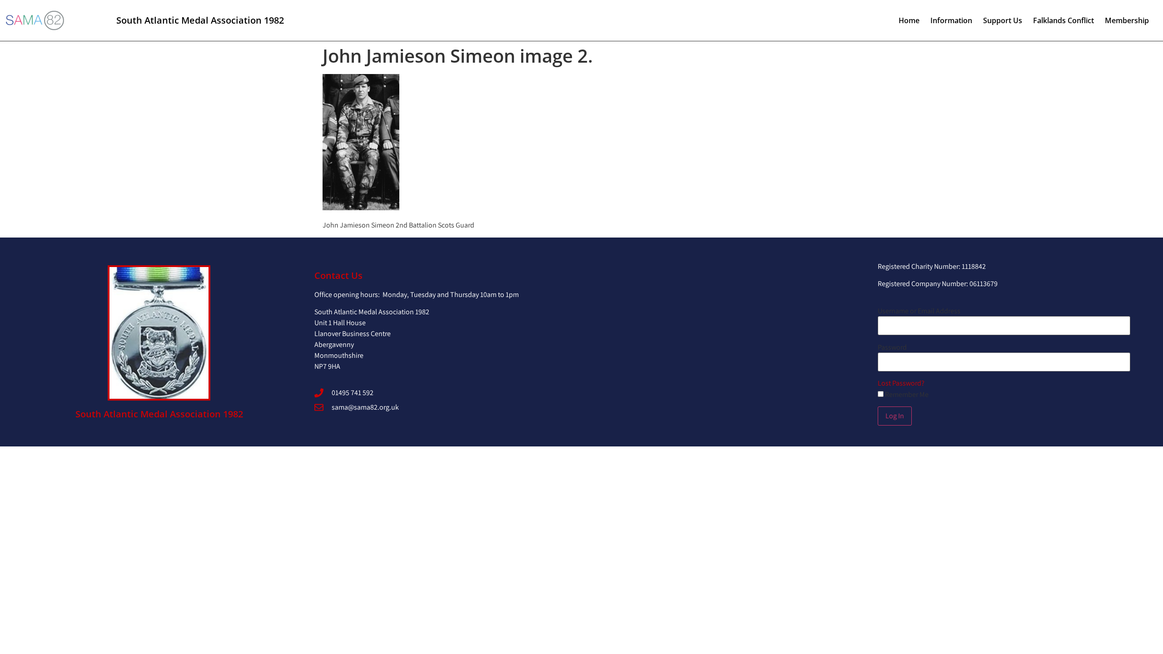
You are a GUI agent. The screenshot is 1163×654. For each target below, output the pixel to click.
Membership (1127, 20)
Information (951, 20)
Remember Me (906, 394)
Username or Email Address (919, 311)
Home (909, 20)
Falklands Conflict (1063, 20)
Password (892, 347)
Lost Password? (901, 383)
